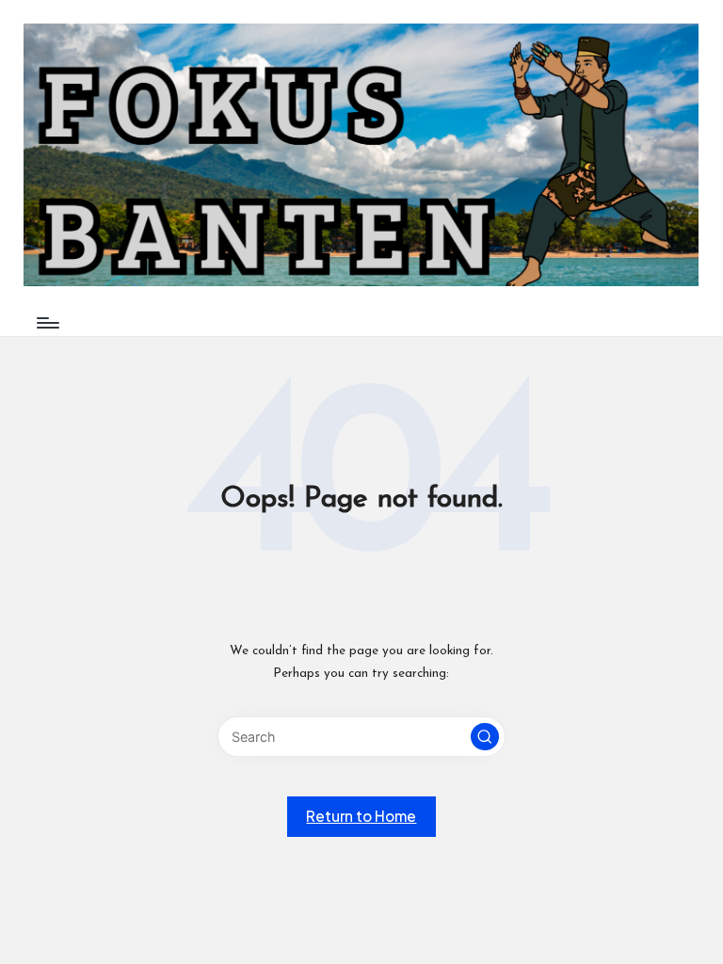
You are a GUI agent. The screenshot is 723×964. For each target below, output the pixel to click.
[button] (485, 737)
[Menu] (46, 323)
